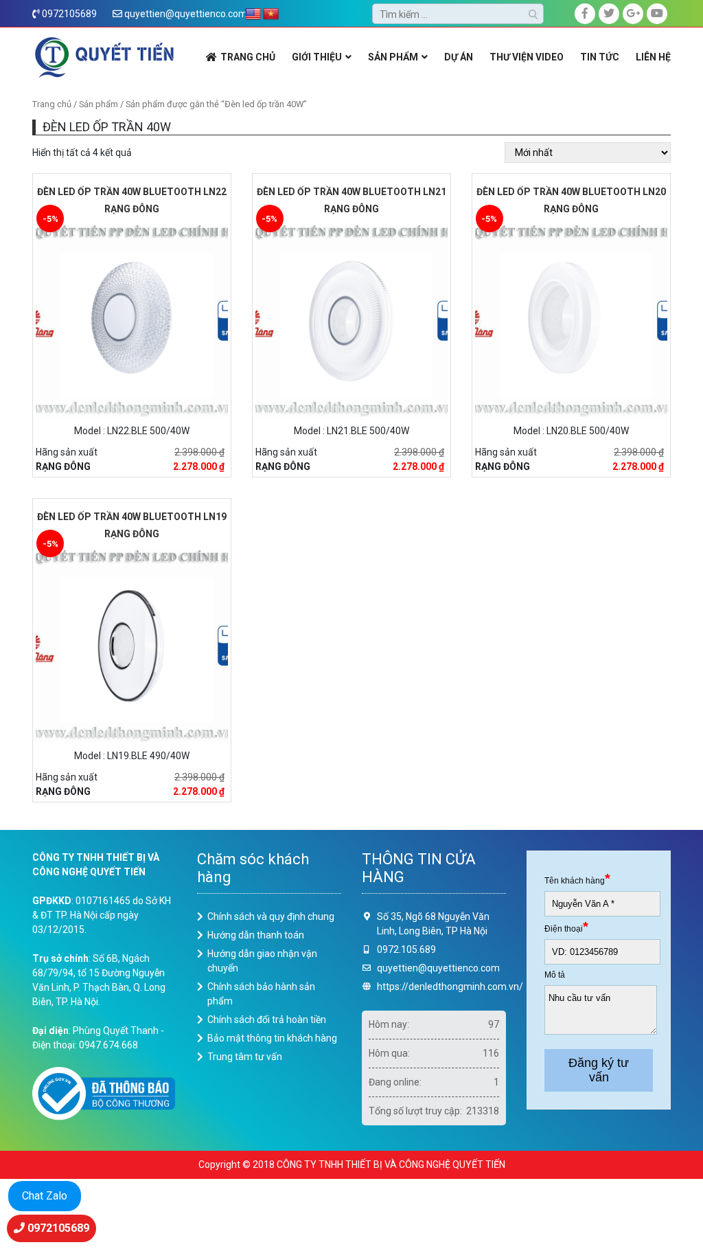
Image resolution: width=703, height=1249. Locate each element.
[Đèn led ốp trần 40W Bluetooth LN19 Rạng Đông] (132, 644)
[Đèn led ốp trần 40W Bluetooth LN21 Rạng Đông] (351, 319)
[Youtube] (657, 13)
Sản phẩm (98, 104)
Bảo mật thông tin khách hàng (272, 1038)
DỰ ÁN (458, 57)
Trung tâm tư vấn (244, 1056)
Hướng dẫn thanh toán (255, 935)
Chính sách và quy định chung (270, 916)
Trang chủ (51, 104)
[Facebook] (585, 13)
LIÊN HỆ (653, 57)
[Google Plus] (633, 13)
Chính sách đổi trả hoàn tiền (266, 1019)
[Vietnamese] (271, 14)
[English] (253, 14)
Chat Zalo (44, 1195)
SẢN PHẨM (393, 57)
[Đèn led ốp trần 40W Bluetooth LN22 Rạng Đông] (132, 319)
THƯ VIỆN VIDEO (526, 57)
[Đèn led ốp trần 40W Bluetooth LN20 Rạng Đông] (571, 319)
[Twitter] (609, 13)
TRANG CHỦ (247, 57)
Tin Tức (599, 57)
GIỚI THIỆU (317, 57)
